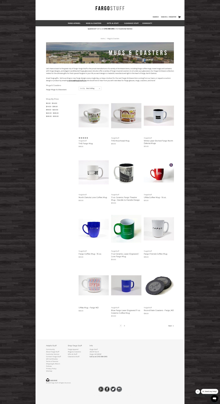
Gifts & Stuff (113, 23)
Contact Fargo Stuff (53, 357)
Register (172, 17)
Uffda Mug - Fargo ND (89, 308)
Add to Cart (93, 118)
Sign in (164, 17)
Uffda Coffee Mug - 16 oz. (155, 197)
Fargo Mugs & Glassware (56, 90)
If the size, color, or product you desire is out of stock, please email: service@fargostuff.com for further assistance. (158, 117)
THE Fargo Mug (86, 143)
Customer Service (52, 354)
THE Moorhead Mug (120, 141)
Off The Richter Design (123, 396)
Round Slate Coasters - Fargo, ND (159, 310)
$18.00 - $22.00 (52, 110)
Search (156, 17)
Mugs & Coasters (94, 23)
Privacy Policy (51, 369)
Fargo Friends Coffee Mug (155, 254)
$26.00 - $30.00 (52, 116)
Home (103, 38)
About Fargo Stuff (52, 352)
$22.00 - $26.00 (52, 113)
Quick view (94, 114)
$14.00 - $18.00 (52, 106)
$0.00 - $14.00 (51, 103)
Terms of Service (52, 361)
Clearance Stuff (131, 23)
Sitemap (49, 371)
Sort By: (82, 88)
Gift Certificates (52, 359)
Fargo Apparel (74, 23)
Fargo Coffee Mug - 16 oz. (90, 254)
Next (170, 326)
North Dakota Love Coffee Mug (93, 197)
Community (147, 23)
